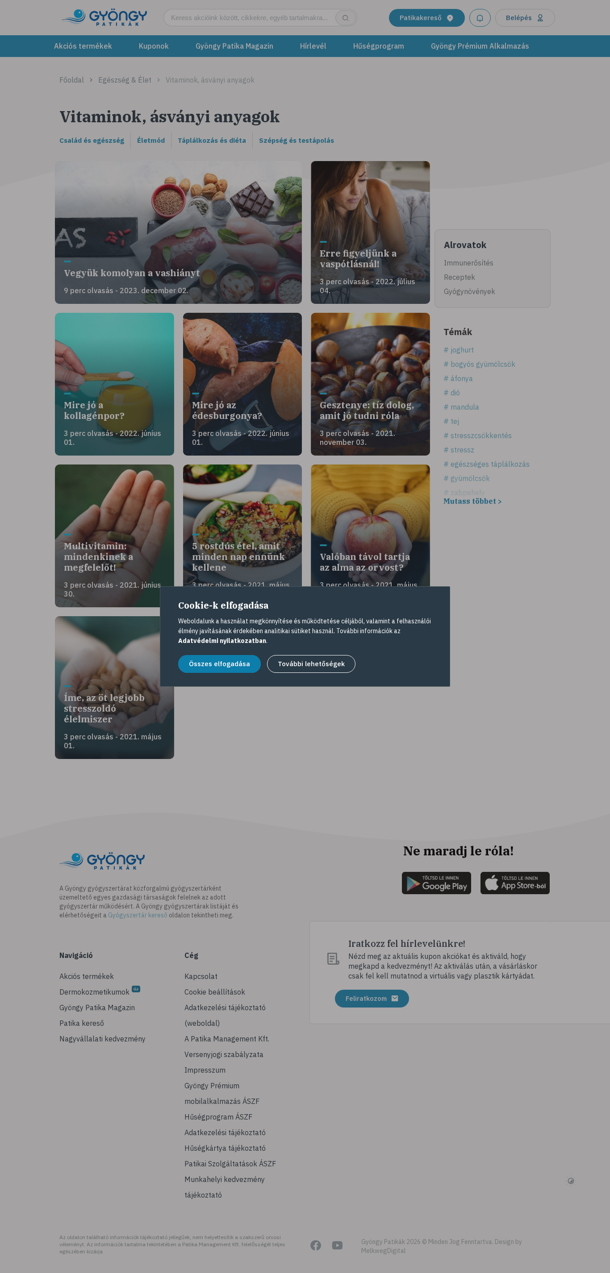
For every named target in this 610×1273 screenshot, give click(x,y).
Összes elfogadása (219, 663)
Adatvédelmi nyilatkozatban (222, 641)
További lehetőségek (311, 663)
